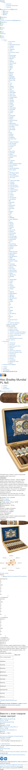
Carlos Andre (12, 92)
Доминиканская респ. (14, 44)
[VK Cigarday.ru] (5, 760)
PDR (10, 228)
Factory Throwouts (14, 142)
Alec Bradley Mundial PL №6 (7, 722)
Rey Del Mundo (13, 256)
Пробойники (12, 355)
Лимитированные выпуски (16, 338)
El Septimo (12, 137)
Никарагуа (12, 49)
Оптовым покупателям (12, 5)
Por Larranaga (12, 236)
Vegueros (11, 295)
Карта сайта (20, 751)
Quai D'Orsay (12, 244)
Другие (11, 316)
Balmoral (11, 72)
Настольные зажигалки (15, 350)
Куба (10, 43)
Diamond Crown (13, 120)
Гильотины (12, 344)
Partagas (11, 227)
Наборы (11, 349)
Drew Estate (12, 129)
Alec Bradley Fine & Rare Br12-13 (8, 730)
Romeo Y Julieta (13, 261)
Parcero (11, 225)
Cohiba (11, 103)
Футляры (11, 358)
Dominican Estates (14, 125)
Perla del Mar (12, 233)
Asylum (11, 66)
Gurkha (11, 157)
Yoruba (11, 307)
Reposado (11, 254)
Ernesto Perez (12, 139)
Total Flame (12, 287)
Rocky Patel (12, 259)
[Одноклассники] (3, 375)
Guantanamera (13, 156)
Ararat (10, 60)
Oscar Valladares (13, 219)
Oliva (10, 216)
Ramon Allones (13, 253)
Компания (8, 4)
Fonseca (11, 146)
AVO (10, 69)
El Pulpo (11, 135)
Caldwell (11, 86)
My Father (11, 208)
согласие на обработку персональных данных (13, 704)
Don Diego (12, 126)
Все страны (12, 41)
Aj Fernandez (12, 55)
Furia (10, 148)
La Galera (11, 188)
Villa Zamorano (13, 298)
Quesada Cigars (13, 245)
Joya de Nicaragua (14, 176)
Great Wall (11, 152)
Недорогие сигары (14, 330)
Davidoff (11, 117)
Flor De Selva (12, 145)
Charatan (11, 100)
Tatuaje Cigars (12, 279)
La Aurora (11, 182)
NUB (10, 213)
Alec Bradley (12, 57)
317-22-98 (5, 20)
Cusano (11, 112)
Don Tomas (12, 128)
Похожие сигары (4, 573)
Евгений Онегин (13, 319)
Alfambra (11, 58)
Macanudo (12, 202)
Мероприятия (8, 754)
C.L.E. (10, 83)
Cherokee (11, 101)
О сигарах (2, 754)
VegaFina (11, 292)
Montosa (11, 207)
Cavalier (11, 98)
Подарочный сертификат (9, 364)
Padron (11, 222)
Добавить (3, 707)
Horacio (11, 166)
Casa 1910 (12, 94)
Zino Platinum (12, 313)
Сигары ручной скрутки (15, 335)
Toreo (10, 282)
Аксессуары (6, 341)
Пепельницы (12, 353)
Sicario (11, 273)
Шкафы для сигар (13, 361)
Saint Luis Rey (12, 265)
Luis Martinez (12, 199)
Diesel (10, 122)
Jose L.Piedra (12, 174)
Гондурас (11, 46)
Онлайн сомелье (10, 339)
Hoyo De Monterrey (14, 168)
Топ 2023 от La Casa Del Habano (17, 332)
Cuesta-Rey (12, 109)
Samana (11, 267)
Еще (4, 2)
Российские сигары (14, 52)
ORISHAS (11, 217)
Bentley (11, 74)
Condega (11, 105)
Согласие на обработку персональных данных (16, 766)
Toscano (11, 285)
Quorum (11, 248)
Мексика (11, 47)
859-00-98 (5, 744)
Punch (10, 241)
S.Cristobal (12, 264)
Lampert (11, 196)
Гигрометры (12, 343)
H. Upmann (12, 160)
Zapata (11, 310)
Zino (10, 312)
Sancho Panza (12, 270)
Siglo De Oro (12, 275)
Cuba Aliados (12, 108)
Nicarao (11, 211)
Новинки (11, 336)
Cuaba (11, 106)
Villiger (11, 299)
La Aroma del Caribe (14, 180)
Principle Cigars (13, 237)
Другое (11, 363)
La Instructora (12, 191)
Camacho (11, 88)
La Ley (11, 193)
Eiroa (10, 132)
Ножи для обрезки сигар (15, 352)
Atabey (11, 67)
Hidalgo (11, 162)
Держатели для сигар (14, 346)
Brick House (12, 78)
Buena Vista (12, 80)
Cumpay (11, 111)
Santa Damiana (13, 271)
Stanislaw (11, 276)
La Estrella (12, 183)
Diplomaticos (12, 123)
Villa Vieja (11, 296)
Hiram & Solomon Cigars (15, 163)
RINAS (11, 258)
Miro (10, 203)
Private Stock (12, 239)
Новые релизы (16, 754)
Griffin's (11, 154)
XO (10, 304)
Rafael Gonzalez (13, 251)
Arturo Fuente (12, 63)
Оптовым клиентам (5, 751)
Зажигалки (12, 347)
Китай (10, 50)
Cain (10, 84)
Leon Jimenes (12, 197)
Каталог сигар (7, 9)
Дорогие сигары (13, 329)
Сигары (5, 40)
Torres (11, 284)
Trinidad (11, 288)
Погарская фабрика (14, 322)
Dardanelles (12, 115)
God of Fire (12, 151)
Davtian (11, 118)
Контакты (2, 1)
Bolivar (11, 75)
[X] (5, 375)
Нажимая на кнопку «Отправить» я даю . (13, 704)
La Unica (11, 194)
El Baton (11, 134)
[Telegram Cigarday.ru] (2, 760)
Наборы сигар (12, 327)
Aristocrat (11, 61)
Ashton (11, 64)
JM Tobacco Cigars (14, 173)
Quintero (11, 247)
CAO (10, 89)
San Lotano (12, 268)
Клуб (16, 9)
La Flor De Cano (13, 185)
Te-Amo (11, 281)
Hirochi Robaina (13, 165)
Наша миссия (13, 751)
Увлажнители (12, 356)
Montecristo (12, 205)
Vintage (11, 301)
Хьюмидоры (12, 360)
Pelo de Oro (12, 230)
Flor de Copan (12, 143)
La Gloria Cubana (13, 190)
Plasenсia (11, 234)
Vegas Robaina (13, 293)
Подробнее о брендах (12, 324)
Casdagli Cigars (13, 97)
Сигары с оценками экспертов (17, 333)
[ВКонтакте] (1, 375)
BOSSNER (12, 77)
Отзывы (25, 751)
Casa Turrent (12, 95)
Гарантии (8, 7)
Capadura (11, 91)
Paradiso (11, 224)
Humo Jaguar (12, 169)
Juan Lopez (12, 177)
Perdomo (11, 231)
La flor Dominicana (14, 186)
